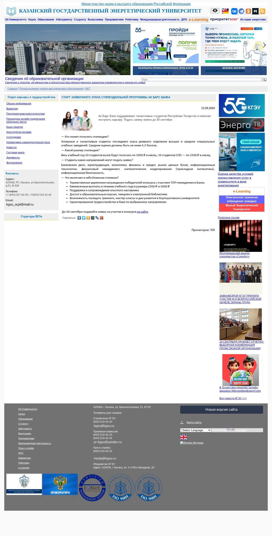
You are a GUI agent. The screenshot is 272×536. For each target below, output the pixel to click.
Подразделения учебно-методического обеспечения (51, 88)
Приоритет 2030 (224, 20)
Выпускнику (95, 19)
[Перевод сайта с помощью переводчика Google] (225, 11)
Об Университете (16, 19)
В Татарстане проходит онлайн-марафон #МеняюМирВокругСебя (240, 389)
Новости (11, 147)
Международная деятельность (160, 19)
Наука (32, 19)
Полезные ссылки (228, 217)
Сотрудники (13, 137)
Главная (12, 88)
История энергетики (253, 19)
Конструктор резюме (18, 132)
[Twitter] (84, 218)
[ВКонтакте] (79, 218)
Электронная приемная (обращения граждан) (242, 199)
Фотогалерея (14, 162)
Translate (240, 430)
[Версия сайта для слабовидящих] (215, 10)
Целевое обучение (233, 68)
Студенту (80, 19)
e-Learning (198, 19)
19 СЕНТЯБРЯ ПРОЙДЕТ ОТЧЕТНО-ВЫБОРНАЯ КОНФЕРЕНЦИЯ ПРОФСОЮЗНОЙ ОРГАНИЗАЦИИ (242, 345)
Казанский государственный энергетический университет (110, 11)
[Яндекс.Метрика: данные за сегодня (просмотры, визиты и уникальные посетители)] (191, 443)
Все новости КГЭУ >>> (233, 398)
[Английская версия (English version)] (183, 439)
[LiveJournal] (97, 218)
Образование (46, 19)
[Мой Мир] (93, 218)
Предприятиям (114, 19)
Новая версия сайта (221, 409)
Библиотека (24, 458)
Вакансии (12, 108)
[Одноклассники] (88, 218)
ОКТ (87, 88)
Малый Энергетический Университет (242, 207)
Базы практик (14, 126)
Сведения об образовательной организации (44, 79)
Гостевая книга (15, 152)
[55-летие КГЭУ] (241, 116)
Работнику (132, 19)
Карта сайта (194, 422)
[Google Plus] (101, 218)
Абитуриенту (64, 19)
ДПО (184, 19)
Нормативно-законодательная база (28, 142)
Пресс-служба (26, 448)
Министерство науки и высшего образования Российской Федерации (136, 4)
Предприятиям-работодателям (25, 113)
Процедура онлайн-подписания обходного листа (25, 120)
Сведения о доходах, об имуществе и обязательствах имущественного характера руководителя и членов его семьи (75, 82)
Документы (13, 157)
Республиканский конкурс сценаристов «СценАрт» (235, 255)
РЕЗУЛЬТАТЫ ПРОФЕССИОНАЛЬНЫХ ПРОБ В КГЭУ (165, 68)
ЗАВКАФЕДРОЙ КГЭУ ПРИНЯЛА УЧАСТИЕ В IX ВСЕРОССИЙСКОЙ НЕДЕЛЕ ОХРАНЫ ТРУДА (240, 299)
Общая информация (18, 103)
